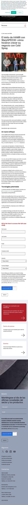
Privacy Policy (4, 5)
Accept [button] (13, 12)
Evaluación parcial (5, 464)
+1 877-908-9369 (10, 488)
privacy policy (14, 282)
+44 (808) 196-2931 (10, 496)
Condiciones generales (6, 462)
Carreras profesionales (6, 458)
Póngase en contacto (6, 456)
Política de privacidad (6, 460)
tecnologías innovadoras (8, 191)
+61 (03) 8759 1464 (10, 481)
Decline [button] (20, 12)
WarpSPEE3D (16, 142)
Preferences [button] (7, 12)
